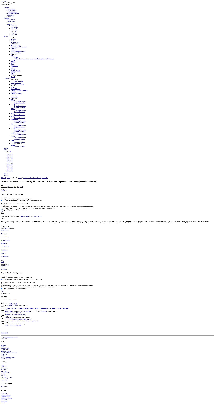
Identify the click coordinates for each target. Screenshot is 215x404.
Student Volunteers (12, 10)
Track (2, 189)
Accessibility (10, 16)
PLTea (12, 40)
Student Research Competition (19, 46)
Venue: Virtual (11, 9)
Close (2, 213)
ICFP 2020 (10, 164)
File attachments (5, 226)
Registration (10, 15)
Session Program (5, 293)
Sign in (6, 173)
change (15, 299)
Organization (7, 78)
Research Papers (15, 42)
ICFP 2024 (10, 158)
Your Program (11, 21)
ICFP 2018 (10, 167)
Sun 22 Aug (14, 25)
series (8, 178)
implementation (5, 264)
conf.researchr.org (8, 337)
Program (6, 18)
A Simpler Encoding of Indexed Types (15, 314)
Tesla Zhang (8, 317)
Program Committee (19, 103)
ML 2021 (3, 374)
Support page (4, 338)
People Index (14, 97)
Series (9, 151)
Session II (26, 216)
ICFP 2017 (10, 169)
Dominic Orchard (37, 216)
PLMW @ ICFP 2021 (6, 377)
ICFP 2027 (10, 154)
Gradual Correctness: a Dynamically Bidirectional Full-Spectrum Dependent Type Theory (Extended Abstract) (36, 308)
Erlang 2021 (4, 365)
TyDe (21, 216)
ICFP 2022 (10, 161)
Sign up (6, 175)
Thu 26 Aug (14, 31)
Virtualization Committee (17, 84)
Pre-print (20, 319)
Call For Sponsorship (13, 13)
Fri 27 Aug (14, 33)
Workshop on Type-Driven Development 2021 (35, 178)
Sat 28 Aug (14, 34)
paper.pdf (7, 228)
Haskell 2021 (4, 387)
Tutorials (13, 49)
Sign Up (3, 402)
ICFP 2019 (10, 166)
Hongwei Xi (20, 187)
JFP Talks (13, 39)
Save (2, 211)
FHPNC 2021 (4, 368)
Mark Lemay (4, 187)
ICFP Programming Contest (18, 51)
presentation (4, 267)
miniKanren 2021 (5, 372)
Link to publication (10, 319)
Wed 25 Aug (14, 30)
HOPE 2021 (4, 371)
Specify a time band (21, 210)
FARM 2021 (4, 366)
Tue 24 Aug (14, 28)
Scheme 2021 (4, 379)
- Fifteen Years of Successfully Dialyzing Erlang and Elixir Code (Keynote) (34, 58)
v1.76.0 (16, 337)
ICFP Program (11, 19)
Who (2, 185)
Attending (6, 7)
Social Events (14, 43)
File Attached (17, 312)
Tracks (6, 36)
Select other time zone (36, 200)
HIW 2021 (3, 369)
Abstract (3, 218)
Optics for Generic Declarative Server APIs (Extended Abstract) (22, 321)
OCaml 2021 (4, 376)
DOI (16, 319)
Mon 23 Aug (14, 27)
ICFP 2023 (10, 160)
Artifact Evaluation (16, 45)
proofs (2, 260)
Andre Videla (8, 324)
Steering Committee (16, 83)
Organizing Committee (17, 81)
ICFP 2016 (10, 170)
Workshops (14, 48)
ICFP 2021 (3, 178)
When (2, 214)
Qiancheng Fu (12, 187)
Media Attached (9, 312)
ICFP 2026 (10, 155)
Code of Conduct (12, 12)
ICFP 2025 (10, 157)
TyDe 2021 (4, 190)
